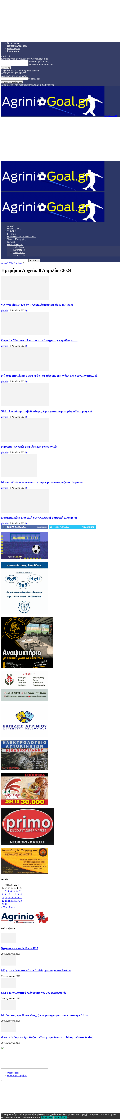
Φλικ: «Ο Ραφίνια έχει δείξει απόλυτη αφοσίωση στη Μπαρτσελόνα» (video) (47, 1037)
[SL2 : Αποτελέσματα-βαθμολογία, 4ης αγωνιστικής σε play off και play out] (25, 405)
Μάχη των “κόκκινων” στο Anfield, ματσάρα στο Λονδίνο (36, 970)
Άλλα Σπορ (18, 247)
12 (14, 894)
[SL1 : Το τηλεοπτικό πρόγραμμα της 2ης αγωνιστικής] (8, 987)
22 (3, 901)
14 (20, 894)
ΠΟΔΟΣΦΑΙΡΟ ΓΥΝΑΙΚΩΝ (21, 236)
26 (14, 901)
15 (3, 897)
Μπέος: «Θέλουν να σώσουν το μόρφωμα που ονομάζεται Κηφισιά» (42, 482)
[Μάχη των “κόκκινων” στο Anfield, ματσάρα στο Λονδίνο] (8, 964)
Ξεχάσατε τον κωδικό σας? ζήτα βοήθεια (20, 70)
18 (11, 897)
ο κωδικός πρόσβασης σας (40, 64)
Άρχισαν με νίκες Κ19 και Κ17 (19, 948)
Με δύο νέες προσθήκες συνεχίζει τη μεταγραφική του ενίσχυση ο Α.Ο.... (45, 1015)
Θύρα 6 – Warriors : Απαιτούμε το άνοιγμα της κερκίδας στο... (39, 340)
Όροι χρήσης (13, 43)
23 (6, 901)
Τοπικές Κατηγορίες (16, 239)
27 (17, 901)
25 (11, 901)
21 (20, 897)
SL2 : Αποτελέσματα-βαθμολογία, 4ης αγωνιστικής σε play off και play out (46, 411)
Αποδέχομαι (47, 1117)
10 (9, 894)
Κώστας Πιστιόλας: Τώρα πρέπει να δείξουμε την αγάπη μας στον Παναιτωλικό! (49, 375)
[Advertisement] (60, 138)
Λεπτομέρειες (60, 1117)
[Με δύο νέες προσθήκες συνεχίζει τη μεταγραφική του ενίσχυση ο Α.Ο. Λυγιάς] (8, 1009)
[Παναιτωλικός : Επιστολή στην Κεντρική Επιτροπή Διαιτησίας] (25, 512)
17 (9, 897)
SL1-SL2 (11, 231)
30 (6, 904)
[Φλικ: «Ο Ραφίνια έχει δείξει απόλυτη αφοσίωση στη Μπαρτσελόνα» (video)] (8, 1031)
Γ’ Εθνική (11, 234)
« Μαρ (4, 907)
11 (11, 894)
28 (20, 901)
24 (9, 901)
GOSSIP (11, 242)
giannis (4, 310)
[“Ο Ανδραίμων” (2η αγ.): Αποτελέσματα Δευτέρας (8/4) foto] (25, 299)
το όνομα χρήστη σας (38, 61)
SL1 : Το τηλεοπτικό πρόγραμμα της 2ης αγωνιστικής (33, 992)
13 (17, 894)
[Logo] (52, 190)
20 (17, 897)
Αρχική (10, 226)
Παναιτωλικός (13, 228)
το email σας (34, 78)
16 (6, 897)
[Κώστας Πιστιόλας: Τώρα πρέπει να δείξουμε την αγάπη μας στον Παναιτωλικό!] (25, 370)
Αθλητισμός (18, 250)
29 (3, 904)
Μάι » (12, 907)
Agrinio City (19, 255)
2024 (11, 263)
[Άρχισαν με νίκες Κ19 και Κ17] (8, 942)
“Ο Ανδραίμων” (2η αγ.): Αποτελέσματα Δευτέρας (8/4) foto (37, 304)
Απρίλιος (18, 263)
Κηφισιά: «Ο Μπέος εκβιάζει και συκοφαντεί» (29, 446)
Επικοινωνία (13, 51)
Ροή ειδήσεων (13, 48)
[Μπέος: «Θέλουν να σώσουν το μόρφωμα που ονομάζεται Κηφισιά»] (19, 476)
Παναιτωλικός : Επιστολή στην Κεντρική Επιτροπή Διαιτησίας (39, 517)
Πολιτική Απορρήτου (17, 46)
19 (14, 897)
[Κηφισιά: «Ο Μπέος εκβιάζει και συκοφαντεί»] (25, 441)
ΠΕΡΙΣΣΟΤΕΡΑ (15, 244)
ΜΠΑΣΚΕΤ (19, 252)
